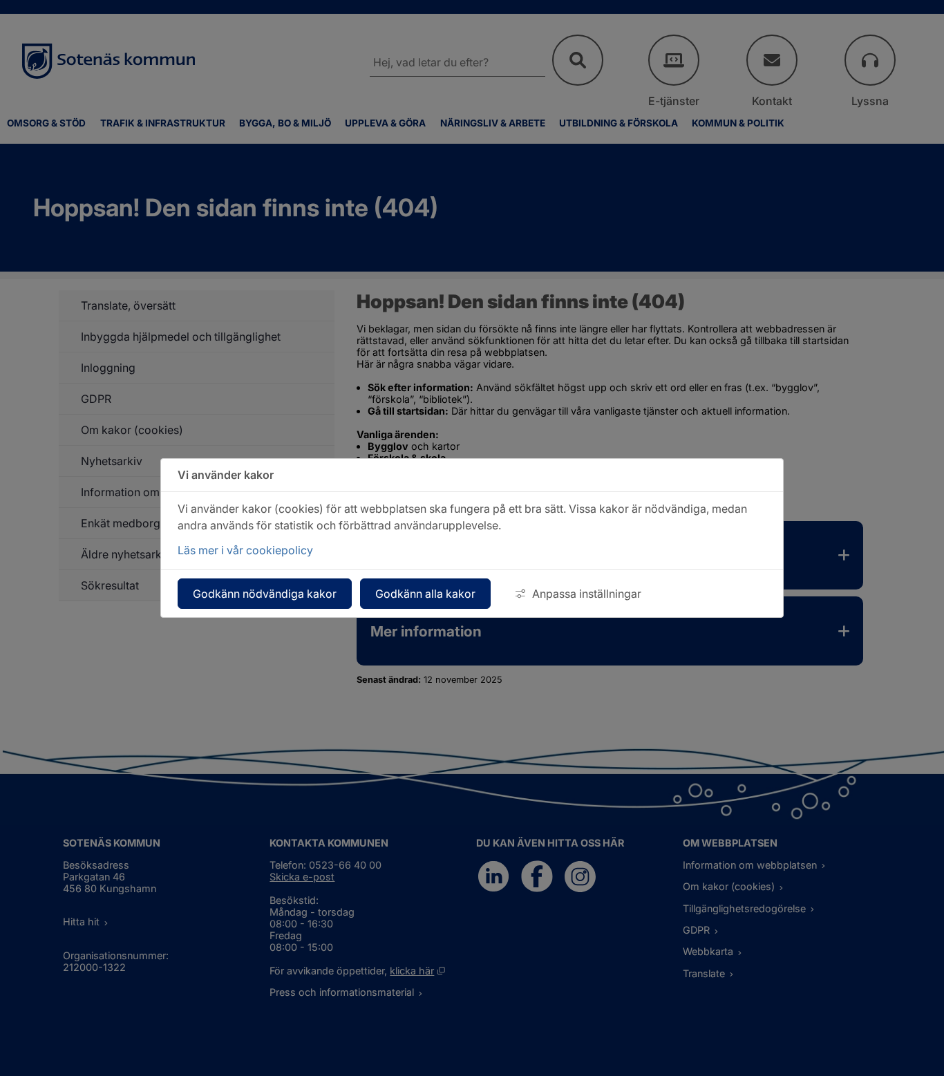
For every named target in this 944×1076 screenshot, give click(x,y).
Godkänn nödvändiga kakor (265, 594)
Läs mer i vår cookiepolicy (245, 550)
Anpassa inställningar (586, 594)
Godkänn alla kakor (425, 594)
